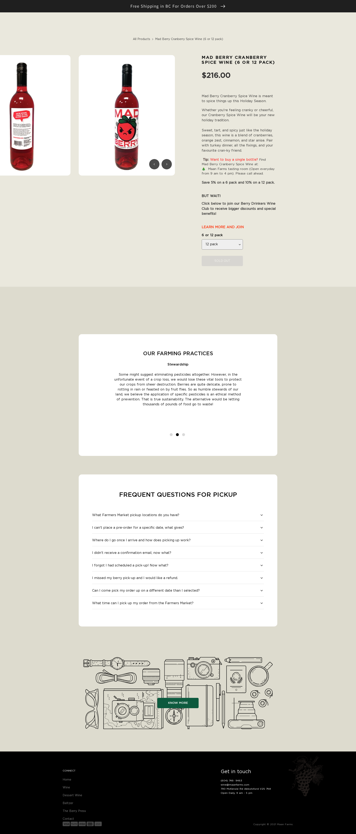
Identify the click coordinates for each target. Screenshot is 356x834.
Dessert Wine (72, 795)
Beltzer (68, 803)
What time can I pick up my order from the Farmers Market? (142, 603)
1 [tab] (172, 435)
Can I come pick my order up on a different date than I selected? (146, 590)
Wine (66, 787)
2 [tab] (178, 435)
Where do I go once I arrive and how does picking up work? (141, 540)
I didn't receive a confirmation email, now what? (131, 552)
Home (67, 779)
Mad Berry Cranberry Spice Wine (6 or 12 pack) (189, 39)
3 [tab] (184, 435)
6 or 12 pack (212, 235)
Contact (68, 818)
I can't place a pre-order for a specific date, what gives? (138, 527)
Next (167, 164)
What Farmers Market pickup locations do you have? (135, 515)
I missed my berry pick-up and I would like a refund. (135, 578)
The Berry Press (74, 811)
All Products (141, 39)
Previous (154, 164)
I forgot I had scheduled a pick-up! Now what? (130, 565)
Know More (178, 703)
